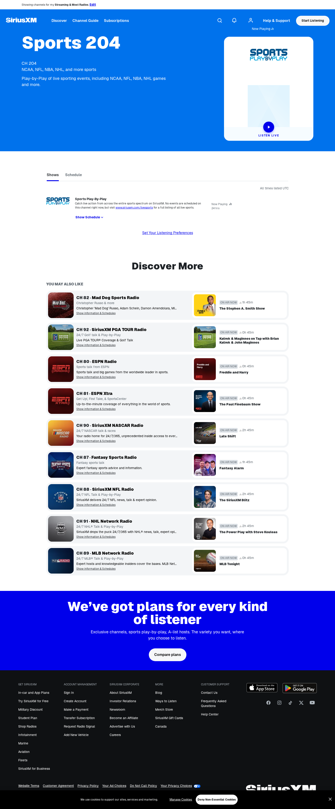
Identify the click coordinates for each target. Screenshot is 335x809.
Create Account (75, 701)
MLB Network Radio (113, 553)
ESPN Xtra (101, 393)
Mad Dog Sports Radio (115, 297)
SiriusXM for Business (34, 769)
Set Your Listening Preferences (167, 232)
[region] (167, 799)
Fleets (22, 760)
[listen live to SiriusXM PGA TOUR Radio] (61, 337)
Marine (23, 743)
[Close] (330, 799)
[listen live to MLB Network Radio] (61, 561)
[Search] (219, 20)
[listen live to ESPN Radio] (61, 369)
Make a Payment (76, 709)
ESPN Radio (104, 361)
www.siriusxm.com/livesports (134, 207)
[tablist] (167, 175)
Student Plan (27, 718)
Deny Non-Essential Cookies (217, 799)
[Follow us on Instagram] (279, 704)
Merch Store (164, 709)
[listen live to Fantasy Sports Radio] (61, 465)
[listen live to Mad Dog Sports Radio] (61, 305)
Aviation (24, 752)
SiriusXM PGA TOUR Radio (119, 329)
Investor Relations (123, 701)
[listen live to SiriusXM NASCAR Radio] (61, 433)
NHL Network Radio (111, 521)
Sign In (69, 693)
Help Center (210, 714)
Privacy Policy (88, 786)
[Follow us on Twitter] (301, 704)
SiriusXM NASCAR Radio (117, 425)
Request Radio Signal (79, 726)
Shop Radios (27, 726)
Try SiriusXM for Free (33, 701)
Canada (161, 726)
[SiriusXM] (21, 20)
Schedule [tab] (73, 174)
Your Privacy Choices (176, 786)
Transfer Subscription (79, 718)
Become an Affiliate (124, 718)
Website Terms (28, 786)
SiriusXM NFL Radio (113, 489)
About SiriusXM (121, 693)
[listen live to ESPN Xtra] (61, 401)
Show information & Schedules (96, 313)
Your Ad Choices (114, 786)
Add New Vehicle (76, 735)
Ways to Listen (166, 701)
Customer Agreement (58, 786)
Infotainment (27, 735)
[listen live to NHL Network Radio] (61, 529)
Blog (158, 693)
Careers (115, 735)
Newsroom (117, 709)
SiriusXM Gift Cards (169, 718)
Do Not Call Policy (143, 786)
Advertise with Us (122, 726)
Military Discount (30, 709)
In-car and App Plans (33, 693)
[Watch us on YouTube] (312, 704)
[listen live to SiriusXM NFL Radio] (61, 497)
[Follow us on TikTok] (290, 704)
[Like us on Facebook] (268, 704)
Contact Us (209, 693)
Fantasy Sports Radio (114, 457)
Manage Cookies (181, 799)
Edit (93, 5)
